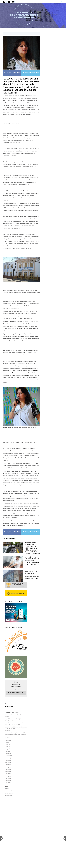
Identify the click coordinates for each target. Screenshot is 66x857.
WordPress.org (8, 795)
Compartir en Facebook (13, 73)
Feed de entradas (9, 790)
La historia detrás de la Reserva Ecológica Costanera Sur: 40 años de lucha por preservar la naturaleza (16, 728)
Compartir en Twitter (32, 73)
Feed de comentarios (9, 793)
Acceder (7, 788)
